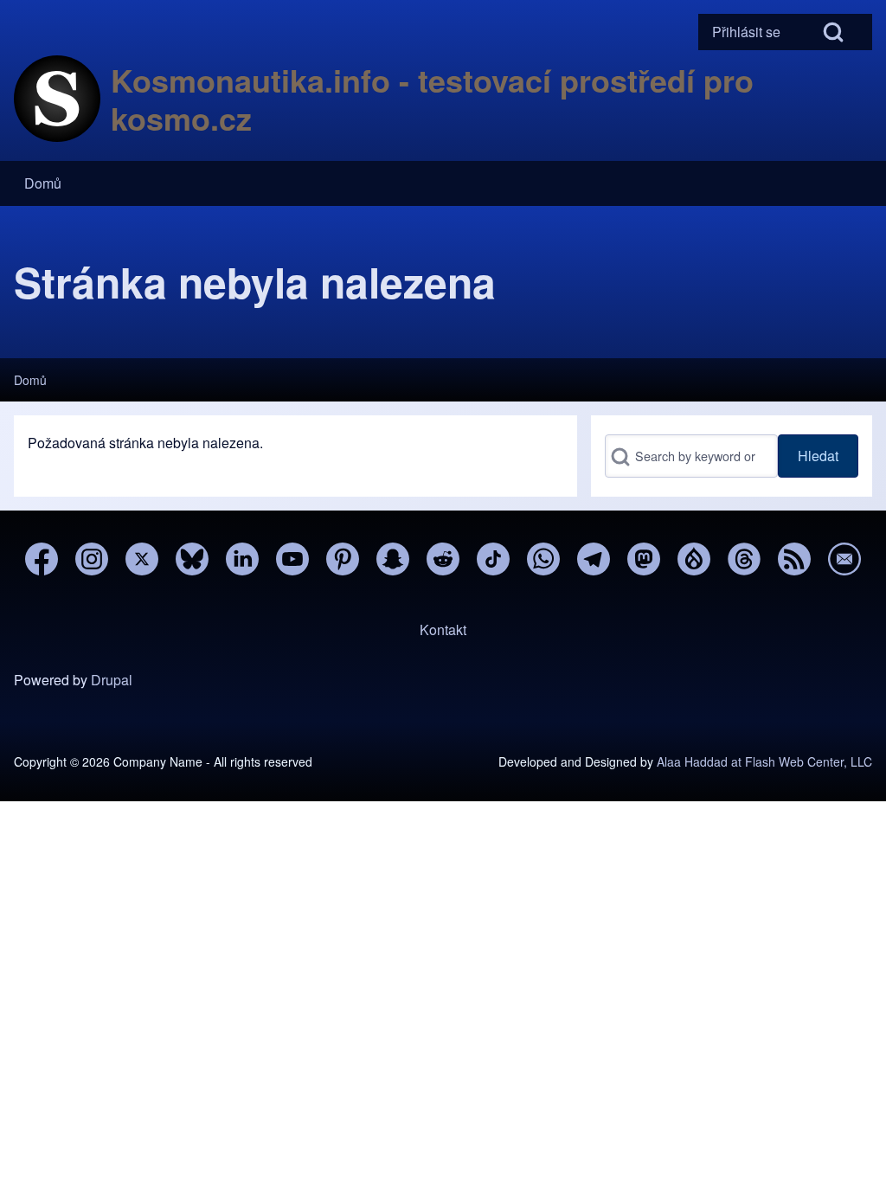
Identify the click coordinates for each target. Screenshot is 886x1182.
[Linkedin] (242, 559)
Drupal (111, 680)
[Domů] (57, 98)
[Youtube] (292, 559)
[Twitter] (142, 559)
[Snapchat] (392, 559)
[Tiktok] (493, 559)
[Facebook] (41, 559)
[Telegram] (593, 559)
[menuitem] (746, 32)
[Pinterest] (342, 559)
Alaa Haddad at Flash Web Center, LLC (764, 761)
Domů (30, 380)
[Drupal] (694, 559)
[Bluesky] (192, 559)
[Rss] (794, 559)
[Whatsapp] (543, 559)
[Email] (844, 559)
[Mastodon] (643, 559)
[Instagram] (91, 559)
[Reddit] (443, 559)
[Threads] (744, 559)
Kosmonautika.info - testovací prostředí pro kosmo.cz (432, 99)
